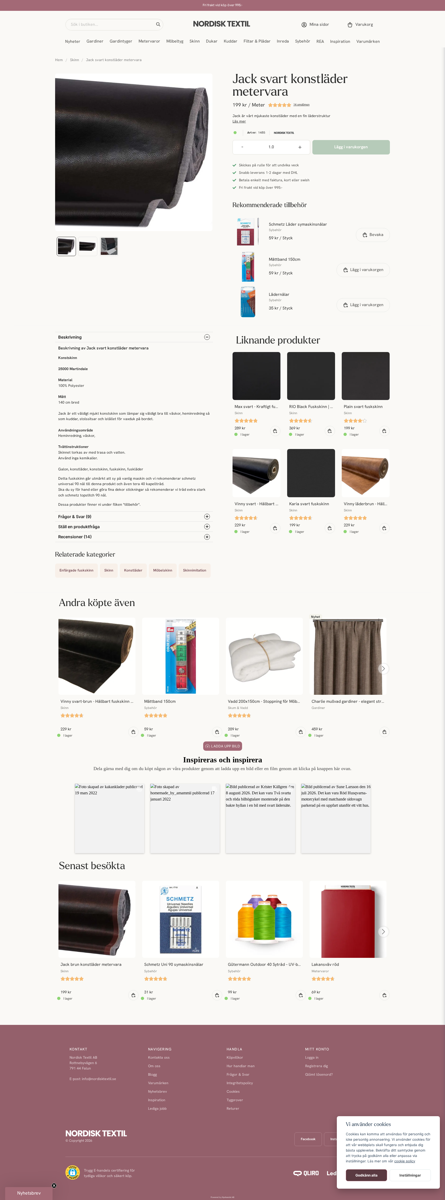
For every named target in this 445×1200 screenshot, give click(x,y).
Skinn (195, 41)
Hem (59, 60)
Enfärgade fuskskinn (76, 571)
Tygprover (235, 1100)
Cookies (233, 1092)
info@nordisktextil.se (99, 1079)
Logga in (312, 1058)
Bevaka (376, 235)
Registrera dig (316, 1066)
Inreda (283, 41)
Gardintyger (121, 41)
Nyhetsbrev (157, 1092)
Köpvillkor (235, 1058)
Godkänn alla (366, 1175)
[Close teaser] (54, 1185)
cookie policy (404, 1161)
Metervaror (149, 41)
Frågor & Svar (238, 1075)
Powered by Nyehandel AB (222, 1197)
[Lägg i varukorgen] (275, 431)
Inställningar (410, 1175)
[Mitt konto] (316, 25)
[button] (158, 24)
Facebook (308, 1139)
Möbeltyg (174, 41)
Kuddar (230, 41)
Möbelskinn (162, 571)
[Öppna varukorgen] (361, 25)
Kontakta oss (159, 1058)
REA (320, 42)
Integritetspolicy (240, 1083)
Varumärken (368, 42)
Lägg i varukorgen (366, 270)
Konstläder (133, 571)
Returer (233, 1109)
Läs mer (239, 122)
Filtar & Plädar (257, 41)
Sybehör (302, 41)
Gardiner (95, 41)
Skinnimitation (194, 571)
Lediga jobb (157, 1109)
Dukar (212, 41)
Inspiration (340, 42)
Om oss (154, 1066)
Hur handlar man (241, 1066)
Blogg (152, 1075)
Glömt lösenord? (319, 1075)
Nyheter (72, 42)
